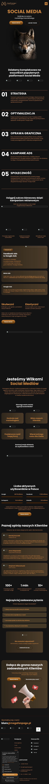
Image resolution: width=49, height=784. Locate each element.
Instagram (36, 746)
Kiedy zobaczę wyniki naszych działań (17, 609)
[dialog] (10, 767)
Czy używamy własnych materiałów (16, 626)
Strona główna (18, 743)
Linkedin (36, 749)
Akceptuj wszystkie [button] (10, 774)
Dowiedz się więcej (10, 762)
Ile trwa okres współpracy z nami (15, 615)
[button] (46, 3)
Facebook (36, 743)
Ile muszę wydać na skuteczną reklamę (17, 620)
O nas (15, 745)
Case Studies (17, 747)
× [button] (17, 752)
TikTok (35, 752)
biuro (16, 723)
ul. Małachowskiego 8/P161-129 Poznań (26, 770)
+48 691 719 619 (24, 764)
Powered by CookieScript (10, 781)
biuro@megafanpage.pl (26, 767)
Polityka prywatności (24, 780)
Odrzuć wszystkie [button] (10, 777)
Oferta (16, 750)
